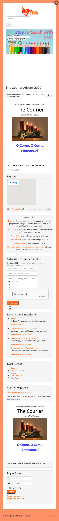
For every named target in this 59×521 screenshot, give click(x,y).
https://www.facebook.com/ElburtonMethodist (25, 247)
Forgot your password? (16, 498)
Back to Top (51, 515)
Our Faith (15, 239)
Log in (11, 491)
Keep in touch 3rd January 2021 (23, 338)
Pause (13, 318)
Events (11, 221)
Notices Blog (12, 229)
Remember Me (15, 488)
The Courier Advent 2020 (18, 392)
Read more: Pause (18, 324)
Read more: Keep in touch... (22, 334)
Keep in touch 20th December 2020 (25, 348)
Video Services (20, 243)
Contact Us (16, 209)
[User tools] (49, 95)
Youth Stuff (15, 235)
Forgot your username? (16, 496)
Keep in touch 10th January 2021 (24, 328)
